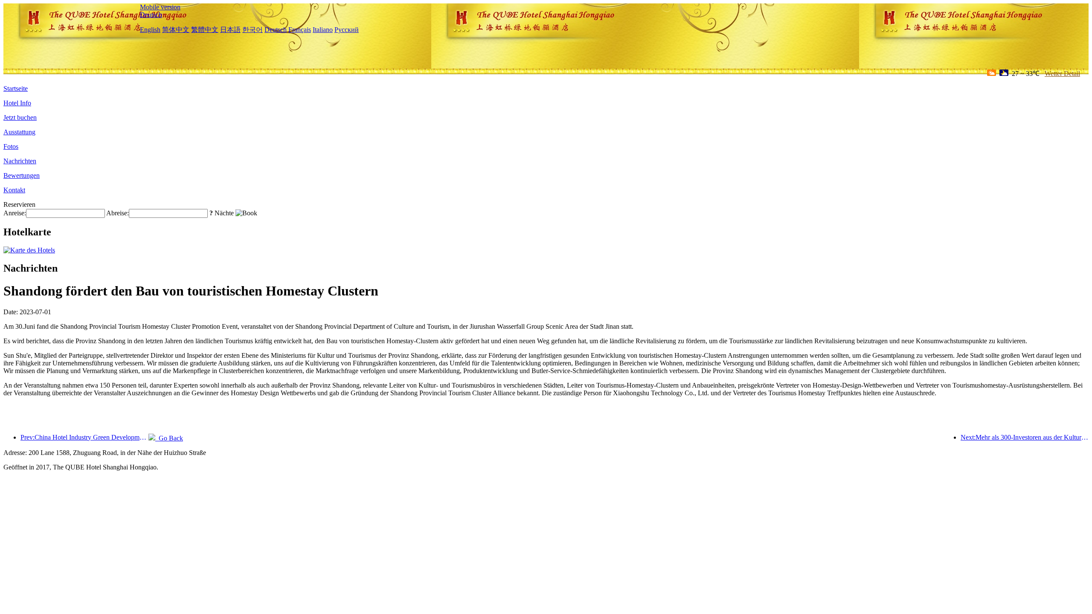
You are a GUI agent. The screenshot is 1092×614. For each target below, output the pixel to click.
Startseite (15, 88)
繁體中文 (204, 29)
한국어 (252, 29)
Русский (346, 29)
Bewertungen (21, 175)
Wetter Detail (1062, 73)
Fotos (10, 146)
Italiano (323, 29)
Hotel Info (17, 103)
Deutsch (151, 14)
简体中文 (175, 29)
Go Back (169, 438)
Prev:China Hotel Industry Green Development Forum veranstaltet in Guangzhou (84, 437)
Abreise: (117, 213)
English (150, 29)
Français (299, 29)
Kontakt (14, 190)
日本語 (230, 29)
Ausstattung (19, 132)
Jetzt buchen (20, 117)
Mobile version (160, 7)
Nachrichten (19, 161)
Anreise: (14, 213)
